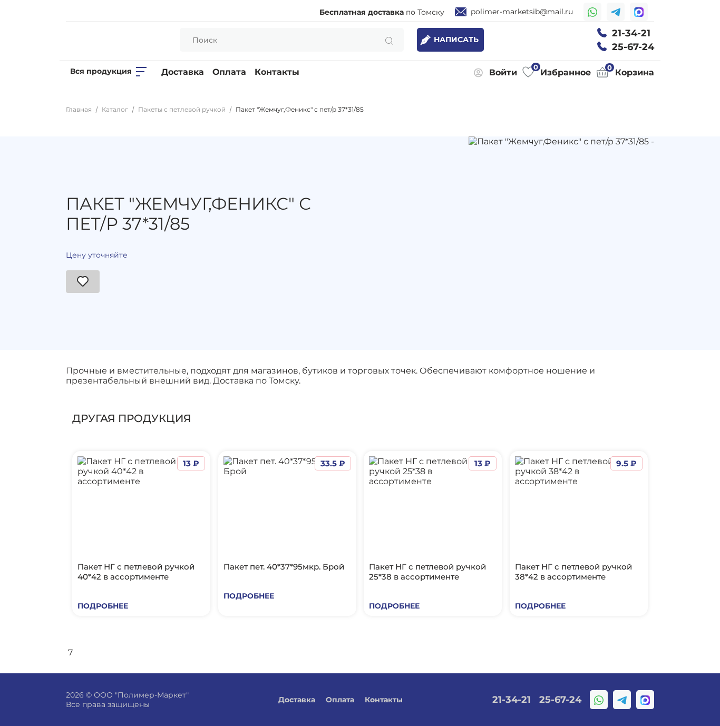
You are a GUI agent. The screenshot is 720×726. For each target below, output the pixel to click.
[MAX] (639, 12)
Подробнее (102, 606)
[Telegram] (616, 12)
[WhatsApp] (592, 12)
